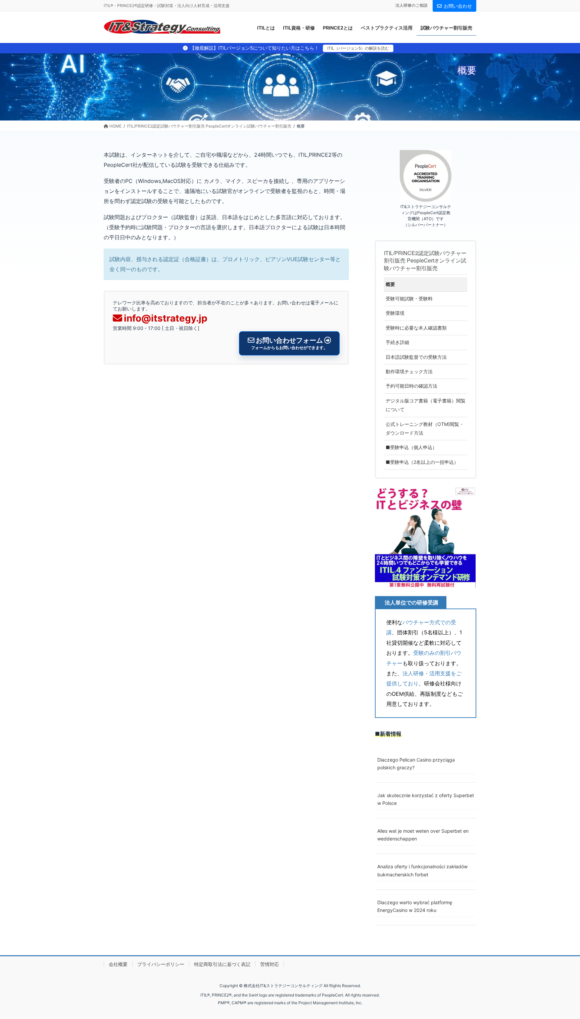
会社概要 (118, 964)
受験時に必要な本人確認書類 (416, 328)
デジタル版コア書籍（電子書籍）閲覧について (426, 405)
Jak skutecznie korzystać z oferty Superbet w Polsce (425, 799)
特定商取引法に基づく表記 (222, 964)
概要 (390, 284)
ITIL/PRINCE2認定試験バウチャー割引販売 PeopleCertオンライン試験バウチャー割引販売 (425, 260)
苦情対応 (269, 964)
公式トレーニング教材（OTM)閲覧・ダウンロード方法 (425, 428)
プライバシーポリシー (160, 964)
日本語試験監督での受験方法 (416, 357)
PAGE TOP (560, 982)
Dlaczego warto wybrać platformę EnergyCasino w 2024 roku (414, 906)
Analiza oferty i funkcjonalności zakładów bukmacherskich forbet (422, 870)
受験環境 (395, 313)
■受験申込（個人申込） (411, 447)
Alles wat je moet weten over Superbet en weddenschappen (423, 834)
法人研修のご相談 (411, 5)
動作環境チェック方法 (409, 371)
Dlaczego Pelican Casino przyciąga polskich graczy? (416, 763)
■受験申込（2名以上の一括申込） (422, 462)
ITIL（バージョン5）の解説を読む (358, 48)
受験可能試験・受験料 (409, 298)
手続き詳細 (397, 342)
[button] (425, 537)
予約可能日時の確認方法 (411, 386)
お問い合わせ (458, 6)
